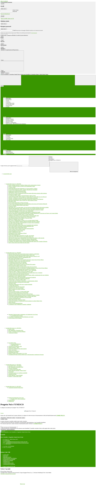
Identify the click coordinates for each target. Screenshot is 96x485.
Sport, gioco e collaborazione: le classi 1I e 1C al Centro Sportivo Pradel (23, 220)
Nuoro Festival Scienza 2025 (14, 234)
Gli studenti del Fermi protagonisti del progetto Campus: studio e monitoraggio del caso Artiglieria (28, 275)
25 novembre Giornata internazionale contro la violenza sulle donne (22, 296)
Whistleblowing (6, 461)
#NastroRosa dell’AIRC (13, 352)
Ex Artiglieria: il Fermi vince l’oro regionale (17, 262)
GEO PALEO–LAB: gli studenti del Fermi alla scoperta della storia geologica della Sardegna (27, 193)
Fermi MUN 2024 (12, 342)
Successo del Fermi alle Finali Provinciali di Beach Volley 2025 (21, 255)
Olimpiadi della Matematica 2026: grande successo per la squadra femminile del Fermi (26, 208)
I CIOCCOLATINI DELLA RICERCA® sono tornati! (19, 297)
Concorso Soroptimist (12, 368)
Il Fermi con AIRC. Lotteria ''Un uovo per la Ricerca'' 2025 (20, 271)
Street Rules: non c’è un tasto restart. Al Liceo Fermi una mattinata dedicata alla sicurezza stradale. (28, 207)
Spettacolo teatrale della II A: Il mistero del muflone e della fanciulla (22, 239)
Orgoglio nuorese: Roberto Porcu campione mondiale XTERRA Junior (23, 240)
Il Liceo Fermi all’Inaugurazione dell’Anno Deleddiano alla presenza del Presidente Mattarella (27, 203)
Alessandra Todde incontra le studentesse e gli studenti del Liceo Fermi (23, 314)
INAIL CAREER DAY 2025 (14, 232)
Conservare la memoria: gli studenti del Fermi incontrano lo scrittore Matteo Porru (25, 300)
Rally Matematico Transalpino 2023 (15, 367)
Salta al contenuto (4, 1)
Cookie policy (6, 454)
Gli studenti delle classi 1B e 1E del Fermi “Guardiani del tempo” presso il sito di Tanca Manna (28, 268)
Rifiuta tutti (11, 417)
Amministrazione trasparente (9, 464)
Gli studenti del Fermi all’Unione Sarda (16, 286)
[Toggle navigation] (11, 80)
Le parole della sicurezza (13, 285)
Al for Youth (11, 371)
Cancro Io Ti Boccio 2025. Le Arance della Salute (18, 291)
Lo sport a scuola (11, 187)
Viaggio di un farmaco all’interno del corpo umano (18, 282)
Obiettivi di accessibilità (8, 460)
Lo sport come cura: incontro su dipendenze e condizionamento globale (23, 280)
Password (15, 11)
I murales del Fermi (12, 374)
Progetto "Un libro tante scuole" (15, 376)
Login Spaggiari (34, 32)
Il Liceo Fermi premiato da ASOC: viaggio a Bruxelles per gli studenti (22, 189)
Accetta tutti (20, 417)
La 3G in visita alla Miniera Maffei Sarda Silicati (18, 205)
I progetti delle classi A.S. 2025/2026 (13, 183)
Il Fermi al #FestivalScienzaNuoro (15, 303)
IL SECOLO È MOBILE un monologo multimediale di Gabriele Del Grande (24, 212)
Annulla (2, 73)
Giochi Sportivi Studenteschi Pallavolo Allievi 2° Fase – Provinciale (22, 270)
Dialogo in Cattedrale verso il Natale (15, 219)
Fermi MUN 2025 (12, 283)
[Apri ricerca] (85, 80)
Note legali (5, 455)
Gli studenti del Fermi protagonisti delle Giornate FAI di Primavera (22, 269)
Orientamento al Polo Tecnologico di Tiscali (17, 233)
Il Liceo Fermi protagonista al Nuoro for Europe (18, 202)
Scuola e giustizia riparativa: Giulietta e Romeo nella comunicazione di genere (24, 185)
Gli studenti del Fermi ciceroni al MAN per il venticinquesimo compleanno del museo (26, 354)
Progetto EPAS (11, 400)
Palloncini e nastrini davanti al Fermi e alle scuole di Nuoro (20, 293)
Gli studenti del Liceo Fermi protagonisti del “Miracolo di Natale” (21, 216)
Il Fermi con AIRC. (12, 206)
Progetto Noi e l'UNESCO (13, 351)
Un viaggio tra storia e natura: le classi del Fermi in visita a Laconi (22, 195)
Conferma (7, 73)
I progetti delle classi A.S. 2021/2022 (13, 386)
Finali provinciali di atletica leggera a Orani (17, 265)
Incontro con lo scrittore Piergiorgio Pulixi (17, 190)
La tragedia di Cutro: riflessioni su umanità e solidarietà (19, 304)
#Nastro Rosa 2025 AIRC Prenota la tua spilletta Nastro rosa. (21, 236)
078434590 (7, 440)
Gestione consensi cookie (8, 463)
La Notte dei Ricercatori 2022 (14, 369)
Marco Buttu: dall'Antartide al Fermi (15, 258)
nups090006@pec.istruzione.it (17, 442)
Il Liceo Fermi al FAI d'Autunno (15, 318)
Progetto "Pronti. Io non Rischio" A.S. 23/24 (17, 353)
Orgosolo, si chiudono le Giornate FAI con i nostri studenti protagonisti (23, 198)
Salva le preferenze (10, 429)
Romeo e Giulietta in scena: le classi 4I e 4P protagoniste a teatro (21, 186)
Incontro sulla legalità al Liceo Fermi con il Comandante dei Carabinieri (23, 225)
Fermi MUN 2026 (12, 201)
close (2, 86)
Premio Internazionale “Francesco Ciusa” (16, 299)
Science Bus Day (11, 302)
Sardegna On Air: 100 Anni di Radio (16, 288)
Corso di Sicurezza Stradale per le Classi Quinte (18, 292)
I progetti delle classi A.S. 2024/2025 (13, 252)
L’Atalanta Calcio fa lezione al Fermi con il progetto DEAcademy (21, 264)
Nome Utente (15, 10)
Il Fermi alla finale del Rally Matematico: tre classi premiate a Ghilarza (22, 188)
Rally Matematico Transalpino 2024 (15, 330)
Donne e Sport (11, 329)
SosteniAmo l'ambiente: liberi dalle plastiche (17, 348)
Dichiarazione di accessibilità (9, 459)
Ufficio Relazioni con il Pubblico (10, 458)
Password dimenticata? (5, 13)
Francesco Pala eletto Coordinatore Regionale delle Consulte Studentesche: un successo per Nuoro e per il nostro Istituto (33, 213)
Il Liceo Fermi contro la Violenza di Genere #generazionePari (21, 228)
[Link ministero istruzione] (6, 2)
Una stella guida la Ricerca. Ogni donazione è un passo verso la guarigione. (23, 222)
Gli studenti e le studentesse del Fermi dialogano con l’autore (20, 316)
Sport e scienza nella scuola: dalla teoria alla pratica (18, 242)
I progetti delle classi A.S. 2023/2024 (13, 328)
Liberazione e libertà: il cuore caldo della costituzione (19, 261)
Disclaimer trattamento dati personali (8, 473)
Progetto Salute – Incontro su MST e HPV (17, 279)
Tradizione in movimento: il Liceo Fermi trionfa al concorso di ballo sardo (23, 215)
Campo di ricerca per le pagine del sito (8, 165)
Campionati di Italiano (13, 332)
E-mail (14, 30)
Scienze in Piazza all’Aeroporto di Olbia (16, 229)
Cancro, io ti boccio (12, 349)
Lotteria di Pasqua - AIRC (13, 347)
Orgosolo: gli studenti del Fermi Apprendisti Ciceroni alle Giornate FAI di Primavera (25, 199)
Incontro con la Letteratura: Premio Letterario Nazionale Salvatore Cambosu (24, 221)
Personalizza (3, 417)
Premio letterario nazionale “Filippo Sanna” (17, 370)
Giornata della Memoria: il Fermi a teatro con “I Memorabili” (20, 210)
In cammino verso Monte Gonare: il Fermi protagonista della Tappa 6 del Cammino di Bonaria (27, 241)
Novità (51, 157)
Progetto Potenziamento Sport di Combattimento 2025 (19, 257)
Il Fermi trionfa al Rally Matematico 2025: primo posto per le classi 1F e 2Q (24, 256)
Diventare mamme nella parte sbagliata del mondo (18, 273)
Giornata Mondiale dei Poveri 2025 (15, 230)
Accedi (2, 3)
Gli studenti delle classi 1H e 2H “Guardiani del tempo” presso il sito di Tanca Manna (26, 259)
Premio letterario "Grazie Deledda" (15, 375)
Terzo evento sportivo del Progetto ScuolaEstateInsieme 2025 (21, 226)
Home (51, 156)
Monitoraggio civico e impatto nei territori (17, 276)
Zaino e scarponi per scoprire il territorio (16, 289)
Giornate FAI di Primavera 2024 (15, 346)
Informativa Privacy (7, 457)
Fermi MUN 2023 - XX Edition (15, 365)
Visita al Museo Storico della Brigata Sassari (17, 227)
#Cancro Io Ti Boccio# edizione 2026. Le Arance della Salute (21, 214)
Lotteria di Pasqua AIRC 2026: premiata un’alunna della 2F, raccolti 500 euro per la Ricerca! (27, 196)
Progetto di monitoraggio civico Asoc (16, 397)
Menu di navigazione (74, 171)
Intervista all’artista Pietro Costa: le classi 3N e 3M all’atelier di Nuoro (22, 200)
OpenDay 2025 (11, 290)
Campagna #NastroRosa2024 (14, 298)
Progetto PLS (11, 401)
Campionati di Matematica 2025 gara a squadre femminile (20, 284)
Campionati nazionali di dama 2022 (15, 387)
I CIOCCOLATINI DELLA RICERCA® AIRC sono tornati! (21, 235)
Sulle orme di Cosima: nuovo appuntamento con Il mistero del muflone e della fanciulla (26, 238)
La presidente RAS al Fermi (17, 315)
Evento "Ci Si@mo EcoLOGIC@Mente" (17, 331)
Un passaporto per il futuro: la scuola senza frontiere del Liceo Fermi (22, 266)
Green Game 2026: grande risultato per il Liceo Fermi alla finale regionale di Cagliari (25, 209)
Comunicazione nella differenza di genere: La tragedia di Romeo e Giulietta (23, 295)
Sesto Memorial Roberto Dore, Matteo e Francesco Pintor (20, 218)
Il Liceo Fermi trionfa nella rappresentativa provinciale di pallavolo (22, 277)
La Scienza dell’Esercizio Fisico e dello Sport (17, 263)
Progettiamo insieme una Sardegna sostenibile (17, 372)
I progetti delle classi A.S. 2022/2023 (13, 364)
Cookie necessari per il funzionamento (9, 427)
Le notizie (52, 159)
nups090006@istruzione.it (16, 441)
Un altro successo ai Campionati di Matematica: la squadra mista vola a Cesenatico (25, 272)
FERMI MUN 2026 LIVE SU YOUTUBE (17, 192)
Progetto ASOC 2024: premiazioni (18, 398)
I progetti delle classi (7, 173)
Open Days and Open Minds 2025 (15, 223)
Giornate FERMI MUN (16, 344)
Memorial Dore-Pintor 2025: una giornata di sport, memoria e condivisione (23, 253)
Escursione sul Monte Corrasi (14, 194)
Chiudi (2, 40)
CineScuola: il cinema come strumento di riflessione (19, 278)
